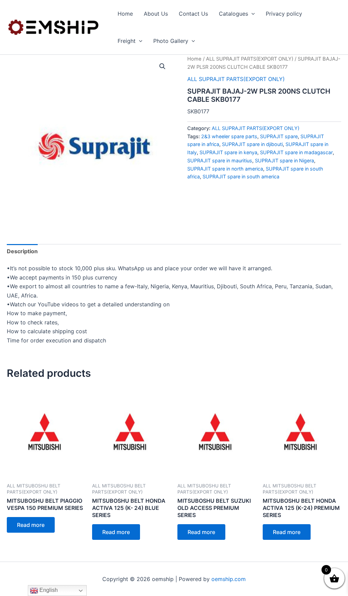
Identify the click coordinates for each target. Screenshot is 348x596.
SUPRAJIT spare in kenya (228, 152)
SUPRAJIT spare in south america (241, 176)
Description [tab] (22, 251)
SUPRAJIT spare (279, 136)
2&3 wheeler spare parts (229, 136)
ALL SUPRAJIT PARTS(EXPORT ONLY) (249, 59)
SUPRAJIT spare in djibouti (252, 144)
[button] (251, 13)
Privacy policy (284, 13)
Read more (31, 524)
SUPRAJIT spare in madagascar (296, 152)
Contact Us (193, 13)
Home (125, 13)
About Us (156, 13)
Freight (127, 40)
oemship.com (228, 579)
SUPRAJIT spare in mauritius (219, 160)
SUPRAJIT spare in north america (225, 169)
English (48, 590)
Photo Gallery (170, 40)
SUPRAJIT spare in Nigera (284, 160)
